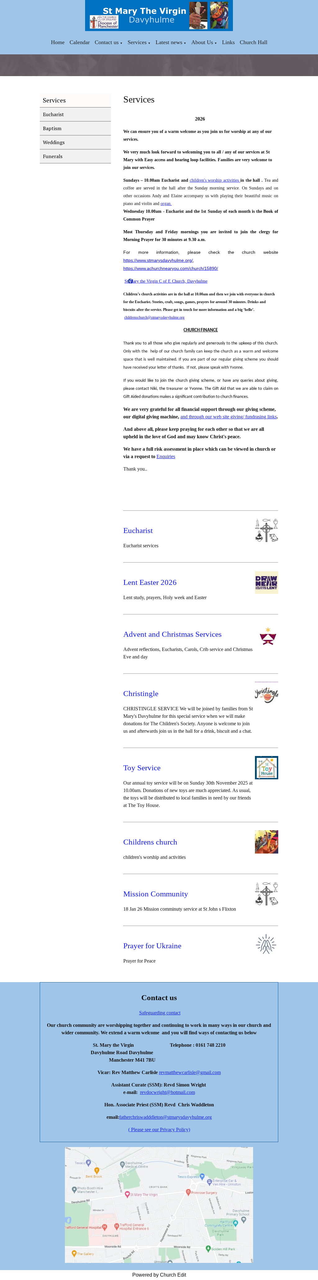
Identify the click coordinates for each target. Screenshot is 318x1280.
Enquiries (166, 456)
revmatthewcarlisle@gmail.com (190, 1072)
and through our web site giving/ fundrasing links (228, 416)
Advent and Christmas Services (172, 634)
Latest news (169, 42)
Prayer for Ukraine (152, 945)
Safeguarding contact (159, 1012)
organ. (166, 203)
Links (228, 42)
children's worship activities (215, 180)
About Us (202, 42)
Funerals (52, 156)
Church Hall (253, 42)
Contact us (107, 42)
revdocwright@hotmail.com (167, 1092)
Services (137, 42)
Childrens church (150, 842)
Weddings (54, 142)
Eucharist (53, 114)
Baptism (52, 128)
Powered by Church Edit (159, 1275)
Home (58, 42)
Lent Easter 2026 (150, 582)
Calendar (80, 42)
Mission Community (155, 894)
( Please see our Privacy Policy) (159, 1129)
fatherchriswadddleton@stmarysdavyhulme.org (165, 1117)
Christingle (140, 693)
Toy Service (142, 767)
